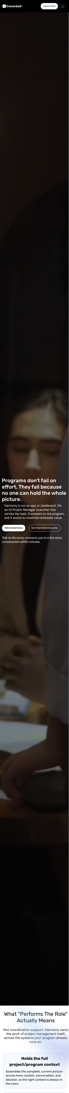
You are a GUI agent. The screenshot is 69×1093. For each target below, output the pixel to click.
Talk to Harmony (14, 527)
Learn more (49, 6)
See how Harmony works (44, 527)
